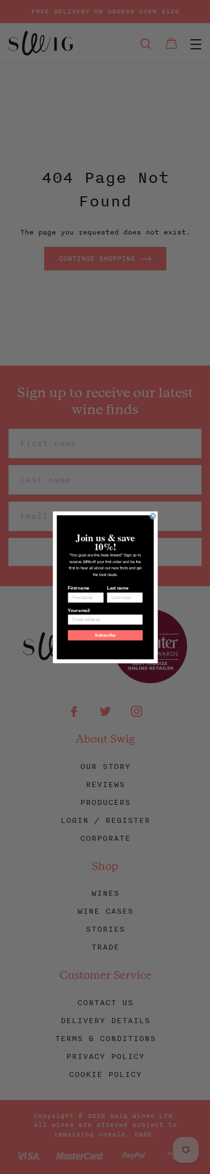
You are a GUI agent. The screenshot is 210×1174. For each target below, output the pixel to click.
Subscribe (105, 635)
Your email (78, 610)
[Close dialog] (153, 516)
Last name (117, 588)
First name (78, 588)
